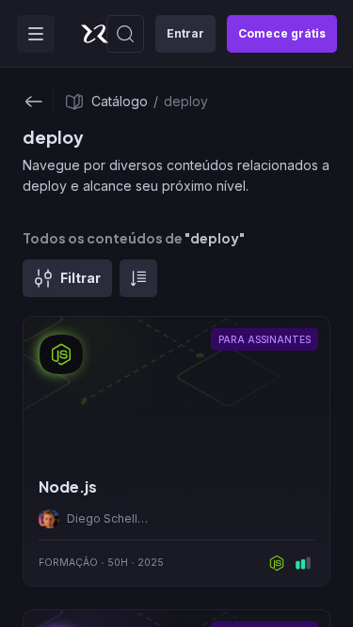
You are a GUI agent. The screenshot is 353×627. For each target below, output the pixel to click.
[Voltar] (34, 101)
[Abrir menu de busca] (125, 34)
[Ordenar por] (138, 278)
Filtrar (80, 278)
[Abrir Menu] (36, 34)
